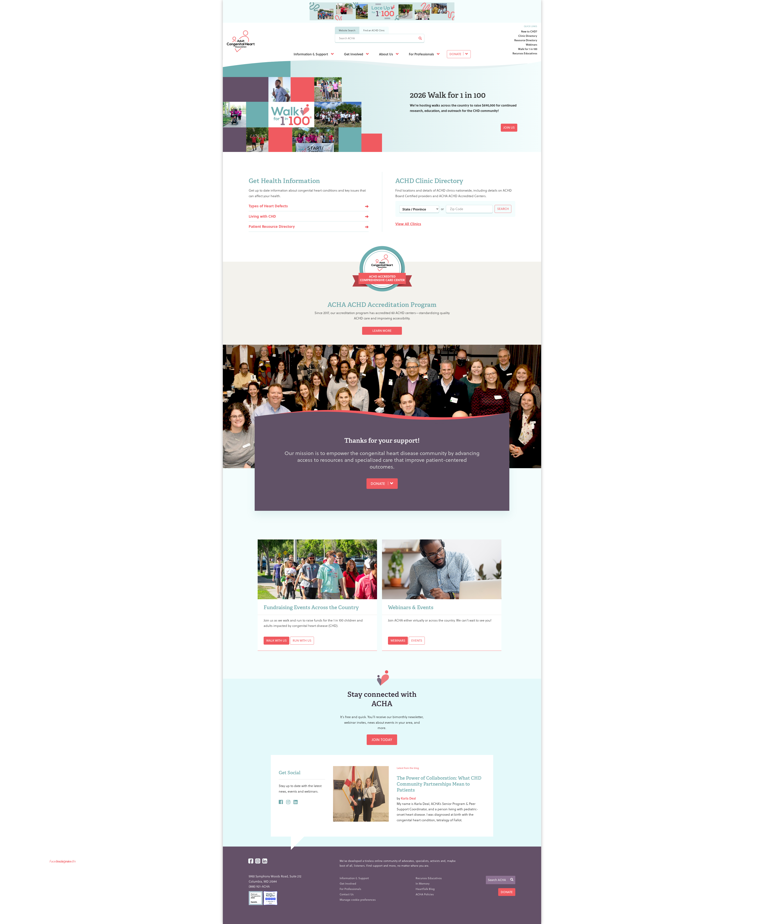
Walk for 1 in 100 (527, 49)
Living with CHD (262, 216)
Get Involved (354, 54)
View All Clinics (408, 223)
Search (503, 209)
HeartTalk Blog (425, 889)
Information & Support (311, 54)
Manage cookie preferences (358, 900)
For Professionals (422, 54)
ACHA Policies (425, 894)
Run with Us (302, 640)
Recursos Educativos (525, 53)
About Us (386, 54)
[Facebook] (250, 861)
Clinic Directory (527, 36)
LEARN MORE (382, 330)
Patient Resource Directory (272, 226)
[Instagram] (257, 861)
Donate (455, 54)
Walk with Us (276, 640)
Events (416, 640)
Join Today (382, 739)
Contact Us (347, 894)
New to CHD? (529, 31)
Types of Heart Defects (268, 205)
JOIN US (509, 127)
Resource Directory (525, 40)
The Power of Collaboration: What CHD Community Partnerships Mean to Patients (439, 784)
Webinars (531, 44)
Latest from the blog (408, 768)
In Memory (423, 883)
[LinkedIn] (264, 861)
